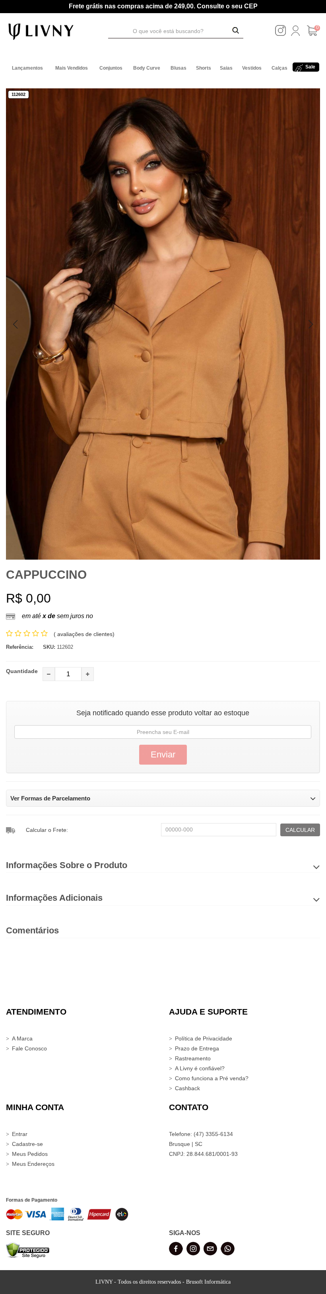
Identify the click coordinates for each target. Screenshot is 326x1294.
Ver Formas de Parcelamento (50, 798)
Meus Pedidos (30, 1154)
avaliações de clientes (84, 634)
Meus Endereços (33, 1164)
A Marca (22, 1038)
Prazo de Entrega (197, 1048)
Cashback (187, 1088)
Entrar (19, 1134)
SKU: (49, 647)
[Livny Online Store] (41, 31)
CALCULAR (300, 830)
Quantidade (22, 671)
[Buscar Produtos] (235, 31)
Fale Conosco (29, 1048)
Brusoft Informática (208, 1282)
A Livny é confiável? (200, 1068)
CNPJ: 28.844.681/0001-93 (203, 1154)
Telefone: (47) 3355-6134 (201, 1134)
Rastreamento (193, 1058)
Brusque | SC (185, 1144)
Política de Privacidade (203, 1038)
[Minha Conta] (295, 34)
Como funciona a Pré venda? (211, 1078)
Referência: (19, 647)
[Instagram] (280, 34)
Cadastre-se (27, 1144)
